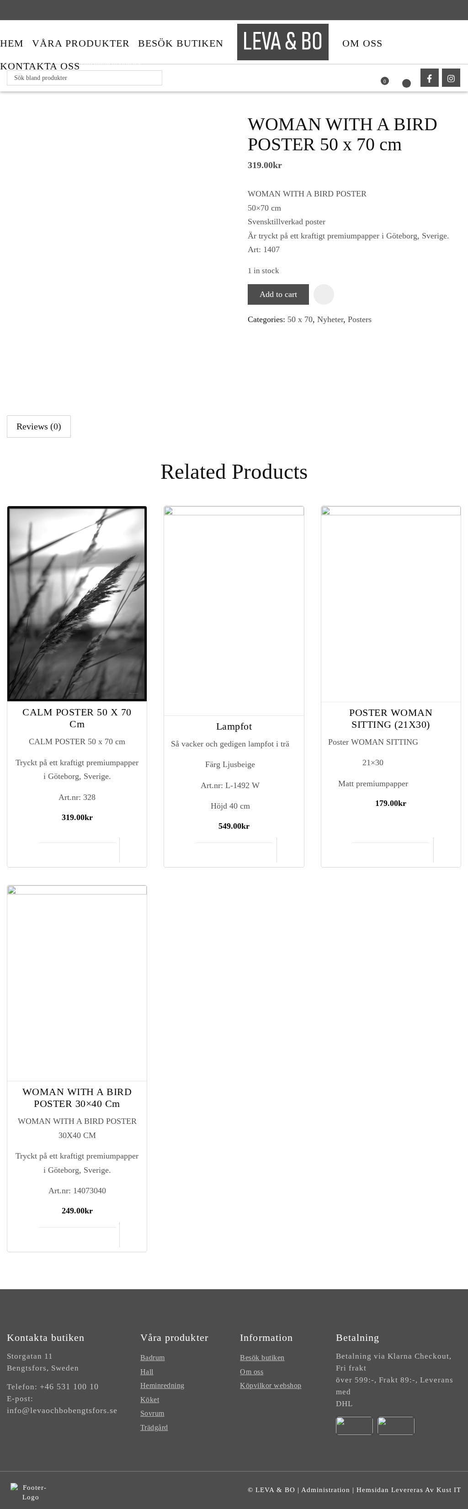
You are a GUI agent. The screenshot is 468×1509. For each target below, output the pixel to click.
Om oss (251, 1372)
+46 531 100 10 (69, 1386)
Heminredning (162, 1385)
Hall (147, 1372)
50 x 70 (300, 319)
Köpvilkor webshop (271, 1385)
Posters (360, 319)
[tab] (39, 426)
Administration (325, 1489)
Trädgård (154, 1427)
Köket (150, 1399)
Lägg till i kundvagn (77, 852)
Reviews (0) (38, 426)
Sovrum (152, 1413)
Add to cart (278, 294)
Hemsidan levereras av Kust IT (408, 1489)
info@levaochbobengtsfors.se (62, 1410)
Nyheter (330, 319)
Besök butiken (262, 1357)
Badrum (152, 1357)
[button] (324, 294)
